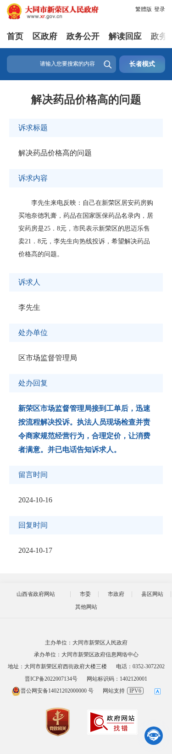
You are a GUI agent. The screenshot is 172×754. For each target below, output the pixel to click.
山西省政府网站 (36, 594)
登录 (159, 9)
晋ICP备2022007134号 (51, 679)
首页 (15, 36)
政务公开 (83, 36)
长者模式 (142, 64)
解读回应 (125, 36)
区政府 (45, 36)
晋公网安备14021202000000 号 (57, 691)
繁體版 (143, 9)
